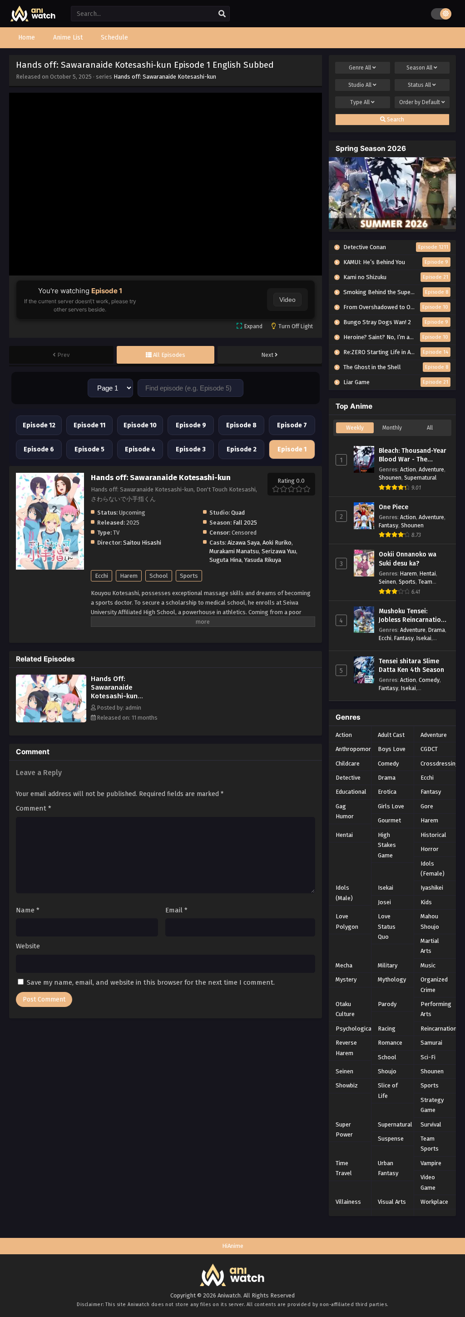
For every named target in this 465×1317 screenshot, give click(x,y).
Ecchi (101, 575)
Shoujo (387, 1071)
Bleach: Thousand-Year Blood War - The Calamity (412, 455)
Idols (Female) (432, 868)
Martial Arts (429, 945)
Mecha (344, 965)
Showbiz (347, 1085)
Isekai (423, 638)
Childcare (348, 763)
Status (419, 85)
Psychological (354, 1028)
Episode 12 (39, 425)
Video (287, 299)
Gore (426, 806)
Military (387, 965)
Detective (348, 777)
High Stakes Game (387, 845)
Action (408, 469)
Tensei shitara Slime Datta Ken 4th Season (411, 665)
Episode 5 (89, 449)
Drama (436, 629)
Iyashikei (431, 887)
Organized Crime (434, 984)
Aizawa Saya (244, 542)
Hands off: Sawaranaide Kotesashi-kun (165, 76)
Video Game (427, 1182)
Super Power (344, 1129)
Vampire (430, 1163)
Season (419, 68)
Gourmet (389, 820)
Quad (238, 512)
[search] (222, 14)
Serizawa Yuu (279, 551)
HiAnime (232, 1245)
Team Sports (429, 1143)
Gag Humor (345, 811)
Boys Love (392, 749)
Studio (359, 85)
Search (395, 119)
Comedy (429, 679)
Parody (387, 1004)
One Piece (393, 507)
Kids (426, 902)
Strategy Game (432, 1105)
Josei (384, 902)
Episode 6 (39, 449)
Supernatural (420, 477)
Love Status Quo (387, 926)
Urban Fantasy (388, 1168)
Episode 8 (241, 425)
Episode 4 (140, 449)
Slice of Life (388, 1090)
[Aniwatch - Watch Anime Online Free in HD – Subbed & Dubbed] (33, 19)
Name (28, 910)
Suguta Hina (225, 559)
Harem (129, 575)
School (158, 575)
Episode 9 (191, 425)
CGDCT (429, 749)
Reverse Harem (346, 1047)
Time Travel (344, 1168)
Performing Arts (435, 1009)
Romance (390, 1042)
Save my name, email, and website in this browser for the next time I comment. (151, 982)
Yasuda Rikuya (262, 559)
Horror (429, 849)
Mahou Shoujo (429, 921)
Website (28, 946)
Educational (351, 791)
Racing (387, 1028)
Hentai (428, 573)
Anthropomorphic (358, 749)
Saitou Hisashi (142, 542)
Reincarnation (438, 1028)
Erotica (387, 791)
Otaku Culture (345, 1009)
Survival (430, 1124)
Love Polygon (347, 921)
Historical (433, 834)
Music (427, 965)
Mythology (392, 979)
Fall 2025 (245, 522)
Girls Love (391, 806)
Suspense (391, 1138)
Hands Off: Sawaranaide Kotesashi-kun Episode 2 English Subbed (119, 696)
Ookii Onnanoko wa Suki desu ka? (407, 559)
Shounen (390, 477)
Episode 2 (242, 449)
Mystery (346, 979)
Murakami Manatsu (234, 551)
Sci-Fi (427, 1057)
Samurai (431, 1042)
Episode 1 (292, 449)
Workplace (434, 1201)
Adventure (431, 469)
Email (176, 910)
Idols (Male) (344, 892)
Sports (189, 575)
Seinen (387, 581)
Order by (419, 102)
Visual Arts (392, 1201)
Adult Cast (391, 734)
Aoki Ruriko (277, 542)
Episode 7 (292, 425)
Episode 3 (191, 449)
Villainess (348, 1201)
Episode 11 (89, 425)
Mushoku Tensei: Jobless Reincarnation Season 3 (412, 616)
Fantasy (388, 525)
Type (360, 102)
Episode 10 (140, 425)
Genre (360, 68)
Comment (33, 808)
